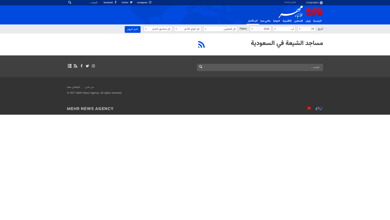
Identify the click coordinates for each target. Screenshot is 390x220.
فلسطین (298, 21)
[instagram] (93, 66)
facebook (109, 2)
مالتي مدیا (265, 21)
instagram (142, 2)
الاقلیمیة (287, 21)
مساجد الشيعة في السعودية (287, 43)
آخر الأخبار (253, 21)
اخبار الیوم (132, 29)
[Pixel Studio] (307, 108)
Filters (243, 29)
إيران (308, 21)
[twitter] (87, 66)
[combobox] (306, 29)
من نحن (89, 87)
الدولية (276, 21)
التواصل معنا (73, 87)
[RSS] (201, 45)
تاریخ (320, 29)
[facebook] (81, 66)
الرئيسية (317, 21)
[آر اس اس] (75, 66)
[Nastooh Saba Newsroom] (317, 108)
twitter (125, 2)
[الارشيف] (69, 66)
